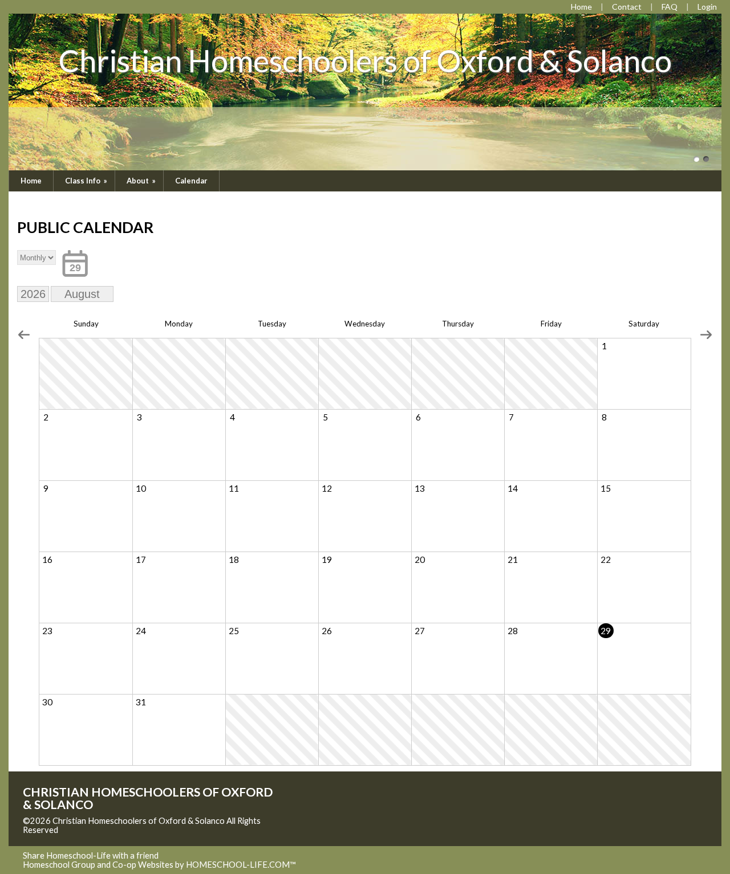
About (142, 180)
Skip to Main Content (107, 830)
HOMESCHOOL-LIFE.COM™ (241, 864)
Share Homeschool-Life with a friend (91, 855)
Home (31, 180)
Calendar (191, 180)
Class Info (87, 180)
